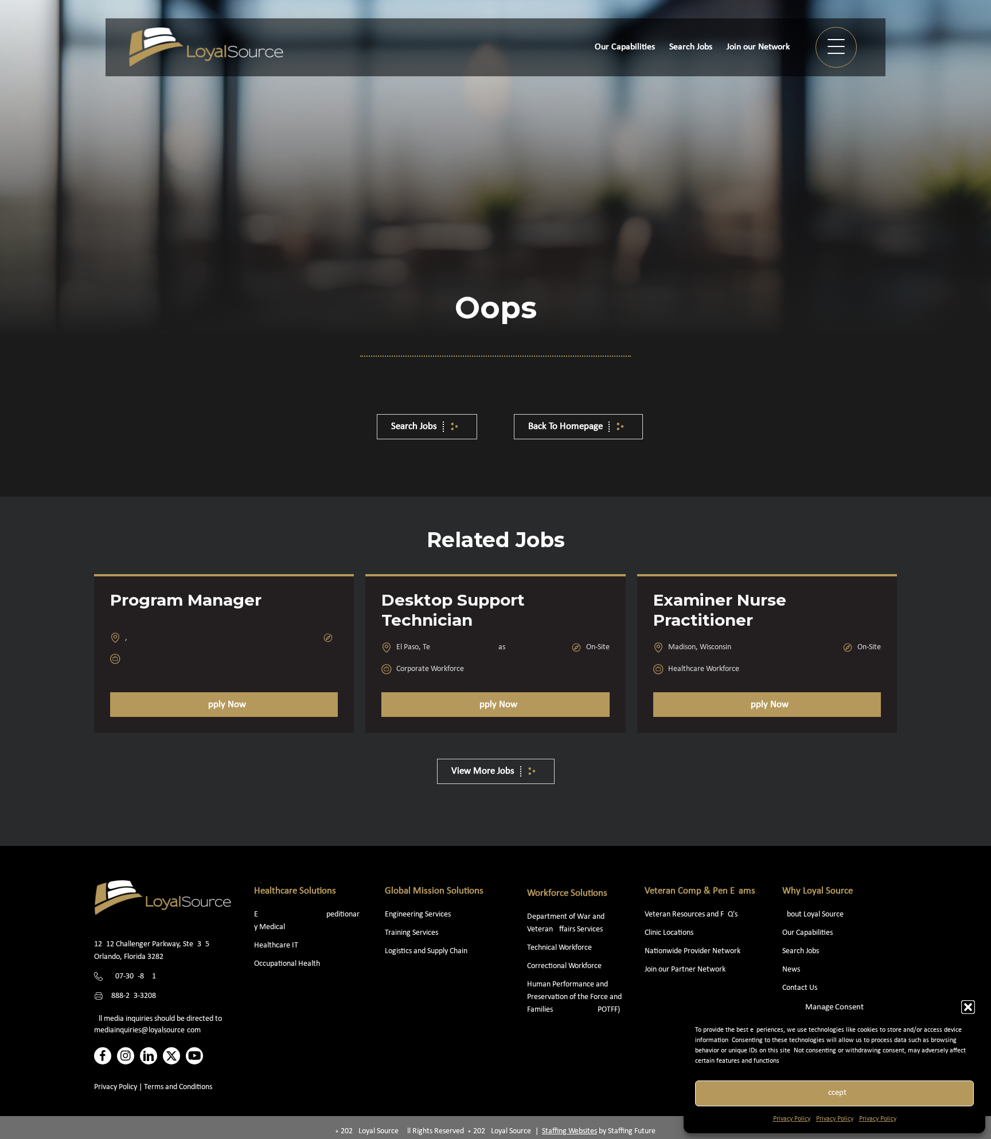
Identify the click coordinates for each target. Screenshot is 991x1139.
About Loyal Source (813, 914)
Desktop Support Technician (453, 610)
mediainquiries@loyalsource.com (147, 1030)
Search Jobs (800, 951)
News (791, 969)
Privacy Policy (791, 1118)
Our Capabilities (807, 933)
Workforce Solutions (567, 893)
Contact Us (799, 988)
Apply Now (224, 704)
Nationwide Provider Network (692, 951)
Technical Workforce (559, 947)
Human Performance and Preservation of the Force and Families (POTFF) (574, 997)
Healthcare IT (277, 945)
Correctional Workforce (564, 966)
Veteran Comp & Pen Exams (700, 891)
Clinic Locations (669, 933)
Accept (834, 1093)
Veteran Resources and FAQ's (691, 914)
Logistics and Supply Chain (426, 951)
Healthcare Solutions (295, 891)
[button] (968, 1007)
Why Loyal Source (817, 891)
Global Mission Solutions (434, 891)
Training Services (411, 933)
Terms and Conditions (178, 1087)
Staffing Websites (569, 1131)
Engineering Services (418, 914)
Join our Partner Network (685, 969)
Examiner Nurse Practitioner (719, 610)
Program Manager (186, 600)
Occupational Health (287, 963)
